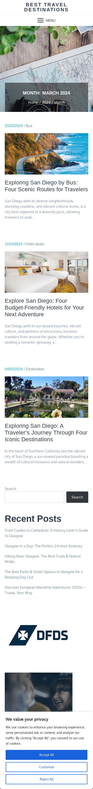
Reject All (46, 779)
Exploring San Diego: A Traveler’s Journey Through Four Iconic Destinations (46, 432)
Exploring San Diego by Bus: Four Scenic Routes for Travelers (46, 185)
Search (10, 489)
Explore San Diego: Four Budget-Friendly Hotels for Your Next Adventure (44, 307)
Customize (46, 767)
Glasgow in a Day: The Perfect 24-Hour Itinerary (43, 546)
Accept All (46, 755)
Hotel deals (35, 244)
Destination (35, 369)
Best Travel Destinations (46, 7)
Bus (29, 126)
